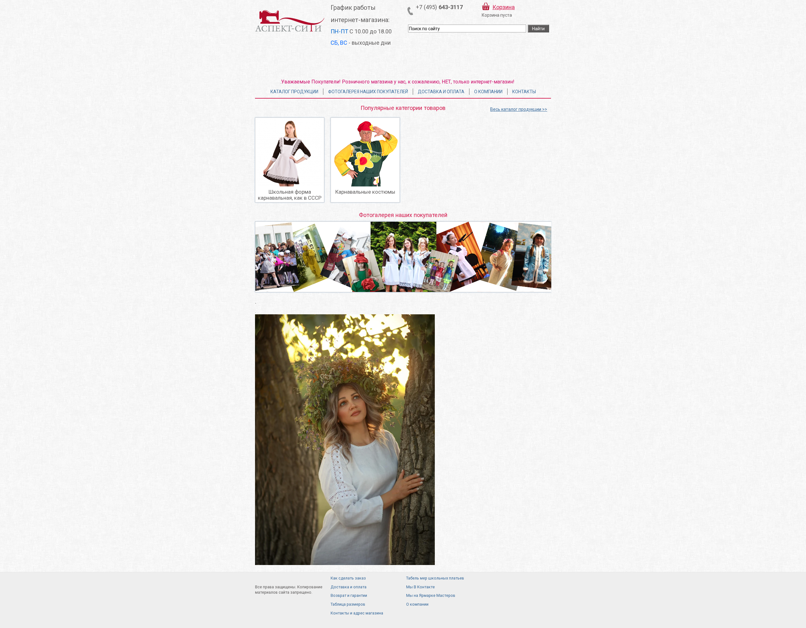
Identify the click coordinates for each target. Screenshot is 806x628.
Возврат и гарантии (349, 595)
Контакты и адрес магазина (357, 613)
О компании (488, 91)
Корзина (503, 7)
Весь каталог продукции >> (518, 109)
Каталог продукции (294, 91)
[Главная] (289, 20)
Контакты (524, 91)
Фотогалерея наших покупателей (368, 91)
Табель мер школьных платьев (435, 578)
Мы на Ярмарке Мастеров (430, 595)
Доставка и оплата (441, 91)
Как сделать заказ (348, 578)
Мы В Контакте (420, 587)
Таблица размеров (348, 604)
